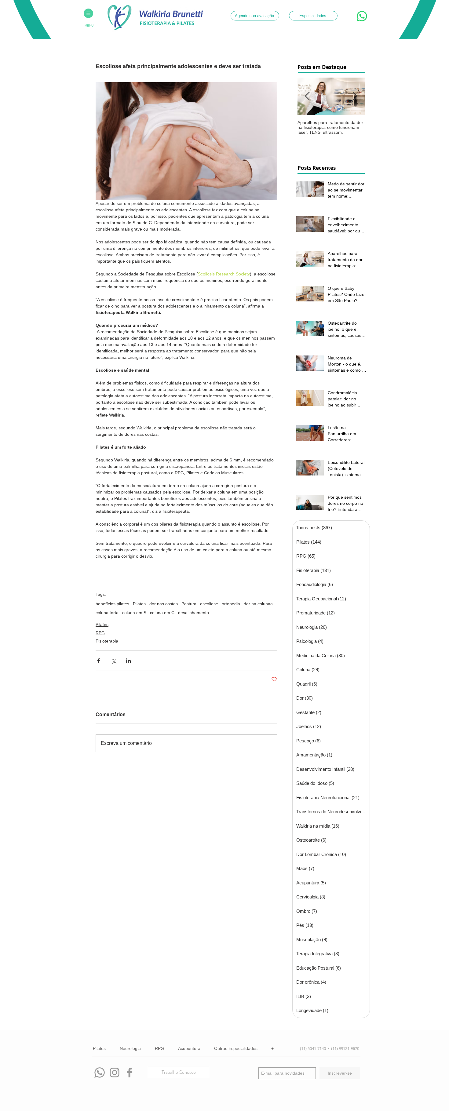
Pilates (139, 603)
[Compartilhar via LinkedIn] (128, 661)
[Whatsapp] (99, 1072)
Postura (188, 603)
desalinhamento (193, 612)
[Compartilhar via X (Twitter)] (113, 661)
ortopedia (231, 603)
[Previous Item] (307, 96)
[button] (88, 13)
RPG (100, 632)
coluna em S (134, 612)
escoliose (209, 603)
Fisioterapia (107, 641)
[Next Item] (355, 96)
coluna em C (162, 612)
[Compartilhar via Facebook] (98, 661)
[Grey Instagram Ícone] (114, 1072)
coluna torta (107, 612)
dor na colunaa (258, 603)
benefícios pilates (112, 603)
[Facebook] (129, 1072)
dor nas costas (163, 603)
